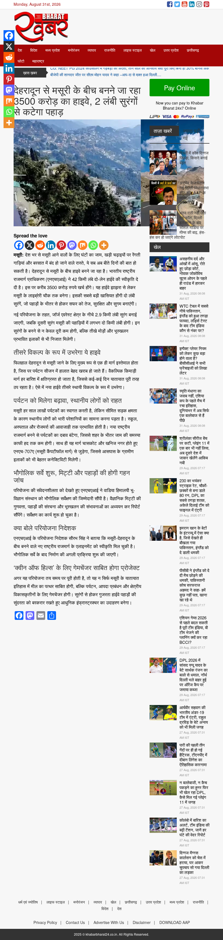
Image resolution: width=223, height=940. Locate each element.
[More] (104, 245)
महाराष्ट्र (38, 61)
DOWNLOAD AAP (174, 922)
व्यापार (92, 50)
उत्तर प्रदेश (171, 50)
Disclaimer (142, 922)
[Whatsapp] (93, 245)
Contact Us (75, 922)
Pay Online (179, 87)
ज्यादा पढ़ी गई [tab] (191, 134)
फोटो (21, 61)
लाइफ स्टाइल (132, 50)
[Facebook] (19, 245)
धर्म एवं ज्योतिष (28, 902)
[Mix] (82, 245)
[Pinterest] (61, 245)
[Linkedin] (50, 245)
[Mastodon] (72, 245)
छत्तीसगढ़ (193, 50)
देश (20, 50)
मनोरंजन (73, 50)
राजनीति (109, 50)
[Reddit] (40, 245)
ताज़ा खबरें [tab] (163, 130)
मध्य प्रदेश (52, 50)
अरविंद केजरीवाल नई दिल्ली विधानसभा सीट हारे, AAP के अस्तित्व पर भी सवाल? (194, 192)
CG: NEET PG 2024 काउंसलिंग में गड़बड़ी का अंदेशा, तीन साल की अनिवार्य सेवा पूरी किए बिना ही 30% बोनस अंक (129, 72)
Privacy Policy (45, 922)
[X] (29, 245)
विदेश (33, 50)
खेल (152, 50)
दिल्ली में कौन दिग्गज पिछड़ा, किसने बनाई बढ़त (194, 157)
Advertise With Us (109, 922)
